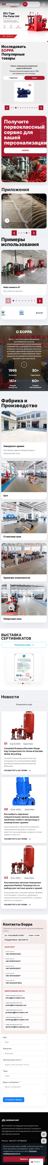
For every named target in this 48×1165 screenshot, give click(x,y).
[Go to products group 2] (13, 107)
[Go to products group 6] (23, 107)
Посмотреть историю (15, 770)
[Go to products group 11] (34, 107)
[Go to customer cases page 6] (28, 300)
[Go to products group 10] (32, 107)
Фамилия (7, 1048)
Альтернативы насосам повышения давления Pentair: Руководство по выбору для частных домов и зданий (23, 885)
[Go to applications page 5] (29, 233)
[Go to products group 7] (25, 107)
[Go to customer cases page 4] (22, 300)
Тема (5, 1071)
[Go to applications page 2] (21, 233)
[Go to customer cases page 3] (19, 300)
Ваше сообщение (11, 1082)
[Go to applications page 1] (19, 233)
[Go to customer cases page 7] (31, 300)
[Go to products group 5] (20, 107)
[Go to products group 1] (11, 107)
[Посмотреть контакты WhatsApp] (44, 1141)
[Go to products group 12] (37, 107)
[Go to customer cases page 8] (34, 300)
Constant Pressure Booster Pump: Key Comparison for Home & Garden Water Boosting (23, 751)
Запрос (34, 78)
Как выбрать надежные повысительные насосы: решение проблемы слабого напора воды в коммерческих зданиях (21, 818)
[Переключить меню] (43, 4)
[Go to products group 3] (16, 107)
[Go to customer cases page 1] (13, 300)
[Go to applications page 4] (26, 233)
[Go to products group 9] (30, 107)
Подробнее (13, 78)
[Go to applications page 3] (24, 233)
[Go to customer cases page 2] (16, 300)
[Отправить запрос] (44, 1134)
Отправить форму (13, 1099)
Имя (5, 1037)
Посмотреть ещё (22, 645)
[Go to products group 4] (18, 107)
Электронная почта (12, 1060)
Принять (24, 1159)
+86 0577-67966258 (18, 1141)
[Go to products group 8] (27, 107)
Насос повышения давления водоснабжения (24, 67)
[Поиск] (25, 4)
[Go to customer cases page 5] (25, 300)
